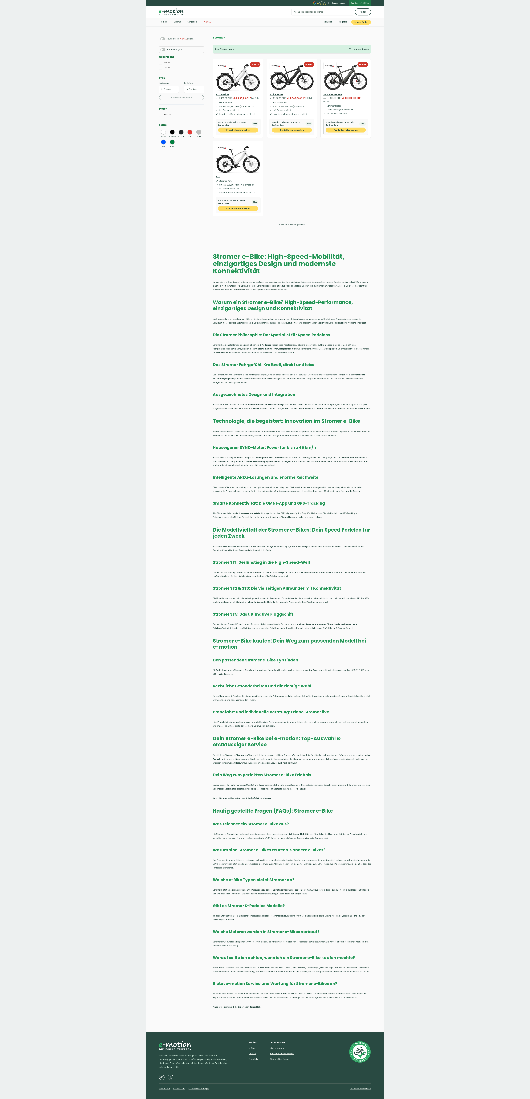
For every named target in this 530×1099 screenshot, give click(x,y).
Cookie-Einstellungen (199, 1088)
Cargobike (192, 21)
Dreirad (177, 21)
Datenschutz (179, 1088)
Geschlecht (166, 57)
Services (328, 21)
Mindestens (164, 83)
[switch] (162, 38)
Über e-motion (277, 1048)
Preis (162, 78)
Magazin (343, 21)
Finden (363, 11)
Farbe (163, 125)
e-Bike (164, 21)
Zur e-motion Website (360, 1088)
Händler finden (361, 22)
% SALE (207, 21)
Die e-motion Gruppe (280, 1059)
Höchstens (188, 83)
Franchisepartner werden (282, 1053)
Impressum (164, 1088)
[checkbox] (160, 62)
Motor (163, 108)
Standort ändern (360, 49)
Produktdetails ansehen (238, 130)
